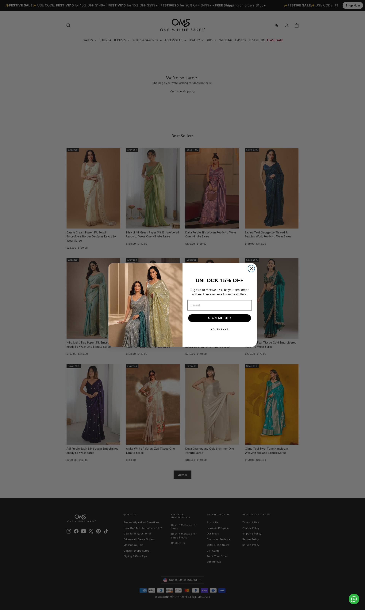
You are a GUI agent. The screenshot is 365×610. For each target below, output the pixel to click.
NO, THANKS (220, 329)
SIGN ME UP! (219, 318)
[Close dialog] (251, 268)
